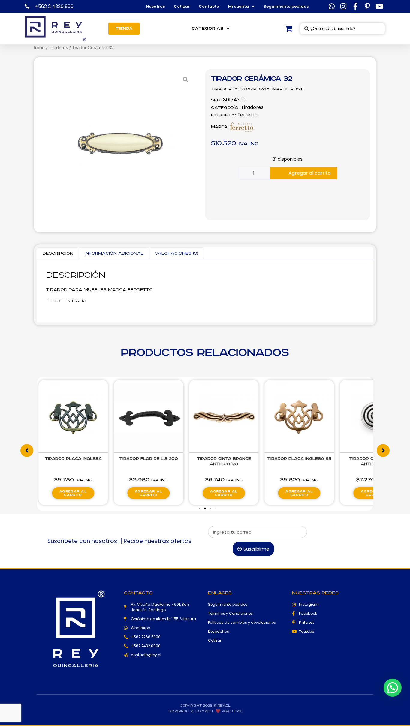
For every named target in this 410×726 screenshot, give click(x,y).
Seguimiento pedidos (286, 6)
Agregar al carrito (309, 173)
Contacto (209, 6)
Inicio (39, 47)
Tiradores (58, 47)
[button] (199, 508)
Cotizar (182, 6)
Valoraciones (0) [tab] (176, 253)
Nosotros (155, 6)
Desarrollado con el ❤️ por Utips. (205, 711)
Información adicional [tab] (114, 253)
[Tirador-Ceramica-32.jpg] (120, 145)
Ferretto (247, 114)
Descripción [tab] (58, 253)
